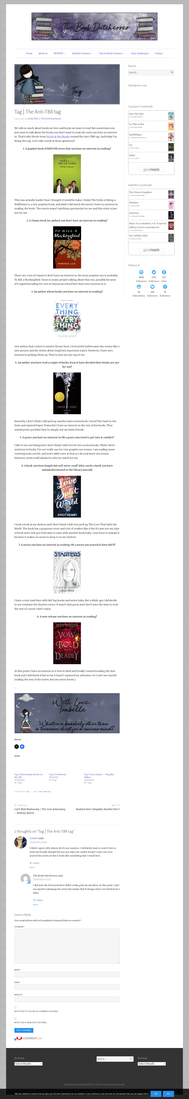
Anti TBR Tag (45, 792)
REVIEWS (58, 53)
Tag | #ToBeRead (57, 774)
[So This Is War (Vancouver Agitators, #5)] (171, 129)
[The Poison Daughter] (171, 198)
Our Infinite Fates (138, 235)
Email (17, 982)
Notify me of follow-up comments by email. (36, 1011)
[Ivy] (171, 150)
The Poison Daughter (140, 192)
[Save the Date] (171, 119)
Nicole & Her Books (57, 136)
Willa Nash (135, 148)
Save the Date (136, 114)
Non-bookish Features (110, 53)
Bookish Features (81, 53)
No (168, 1094)
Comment (19, 927)
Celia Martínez (136, 230)
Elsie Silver (135, 206)
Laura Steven (136, 239)
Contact (159, 53)
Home (29, 53)
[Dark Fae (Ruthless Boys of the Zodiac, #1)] (171, 218)
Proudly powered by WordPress (78, 1084)
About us (43, 53)
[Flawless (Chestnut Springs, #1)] (171, 208)
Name (17, 970)
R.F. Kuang (135, 158)
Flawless (133, 202)
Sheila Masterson (138, 195)
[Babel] (171, 161)
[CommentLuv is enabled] (29, 1039)
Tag (28, 792)
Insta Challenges (140, 53)
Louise (34, 838)
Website (18, 995)
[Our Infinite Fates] (171, 241)
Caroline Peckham (138, 216)
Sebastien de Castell (138, 137)
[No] (185, 1093)
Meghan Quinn (136, 127)
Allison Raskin (136, 117)
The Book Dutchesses (51, 118)
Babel (132, 155)
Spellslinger (135, 134)
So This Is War (136, 124)
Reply (32, 868)
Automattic (119, 1084)
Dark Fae (134, 213)
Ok (156, 1094)
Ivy (130, 145)
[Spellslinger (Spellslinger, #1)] (171, 140)
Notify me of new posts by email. (30, 1023)
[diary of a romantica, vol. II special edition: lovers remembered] (171, 229)
